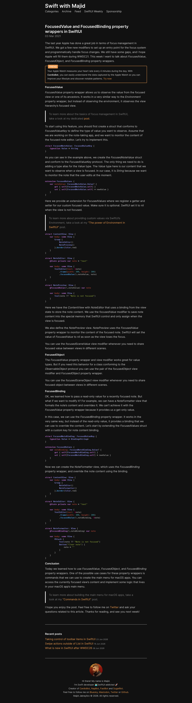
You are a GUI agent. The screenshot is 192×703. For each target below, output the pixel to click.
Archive (66, 11)
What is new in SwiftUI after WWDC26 (74, 648)
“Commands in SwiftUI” (77, 599)
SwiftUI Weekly (93, 11)
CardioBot (85, 688)
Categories (52, 11)
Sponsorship (114, 11)
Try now (107, 78)
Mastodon (104, 692)
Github (124, 692)
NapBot (95, 688)
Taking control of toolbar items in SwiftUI (76, 639)
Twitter (114, 607)
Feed (78, 11)
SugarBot (118, 688)
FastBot (104, 688)
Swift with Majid (65, 6)
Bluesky (94, 692)
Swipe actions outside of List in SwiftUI (75, 643)
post (86, 118)
